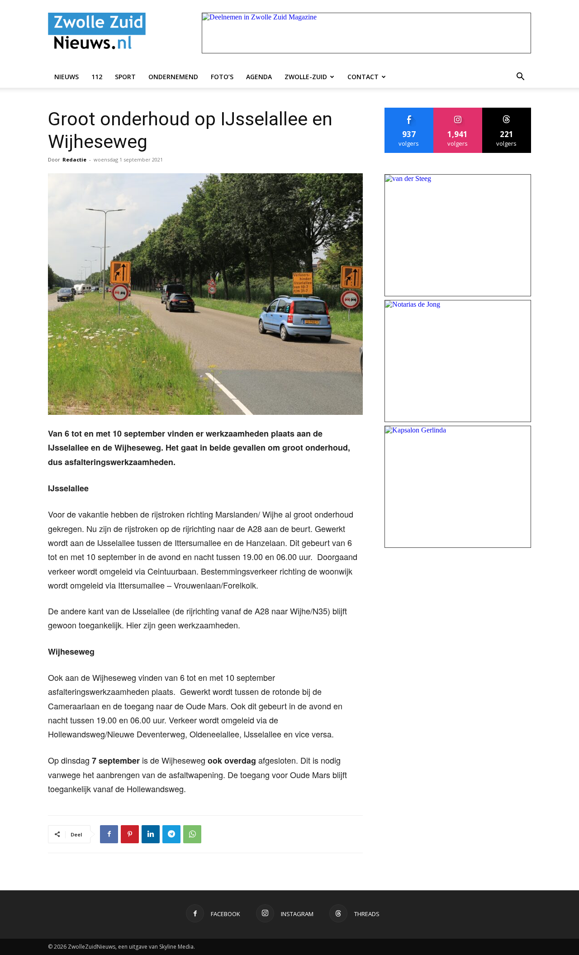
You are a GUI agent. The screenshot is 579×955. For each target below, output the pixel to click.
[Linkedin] (151, 834)
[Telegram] (171, 834)
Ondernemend (173, 76)
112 (96, 76)
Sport (125, 76)
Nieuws (66, 76)
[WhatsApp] (192, 834)
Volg (458, 111)
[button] (520, 76)
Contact (363, 76)
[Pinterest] (130, 834)
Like (409, 111)
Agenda (259, 76)
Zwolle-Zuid (306, 76)
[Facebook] (109, 834)
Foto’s (222, 76)
